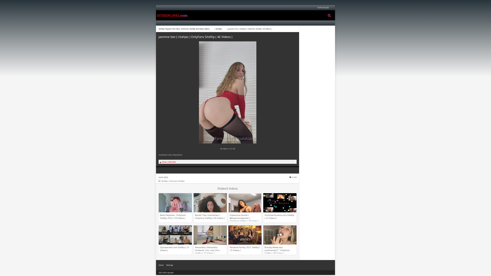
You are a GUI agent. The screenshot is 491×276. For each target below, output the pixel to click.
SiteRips (164, 181)
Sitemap (169, 265)
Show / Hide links (169, 161)
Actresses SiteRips (177, 181)
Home (172, 15)
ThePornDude (323, 7)
